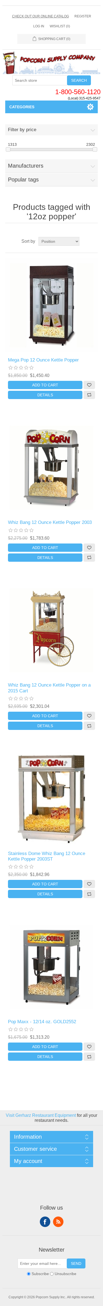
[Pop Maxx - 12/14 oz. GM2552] (51, 967)
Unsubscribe (65, 1274)
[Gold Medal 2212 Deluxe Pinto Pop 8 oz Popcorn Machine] (51, 305)
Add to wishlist (89, 385)
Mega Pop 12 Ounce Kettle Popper (43, 360)
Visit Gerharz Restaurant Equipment (41, 1115)
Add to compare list (89, 395)
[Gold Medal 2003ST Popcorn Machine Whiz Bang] (51, 798)
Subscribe (40, 1274)
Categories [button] (21, 107)
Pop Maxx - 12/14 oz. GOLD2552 (42, 1021)
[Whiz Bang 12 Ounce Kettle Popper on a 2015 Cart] (51, 630)
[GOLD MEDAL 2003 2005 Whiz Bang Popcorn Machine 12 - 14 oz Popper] (51, 468)
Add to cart (45, 385)
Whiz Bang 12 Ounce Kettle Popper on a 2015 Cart (49, 687)
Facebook (45, 1222)
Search (79, 80)
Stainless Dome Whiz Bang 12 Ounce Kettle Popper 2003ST (46, 856)
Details (45, 395)
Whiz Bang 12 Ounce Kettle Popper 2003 (50, 522)
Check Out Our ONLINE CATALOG (40, 16)
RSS (58, 1222)
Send (76, 1263)
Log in (38, 26)
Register (82, 16)
